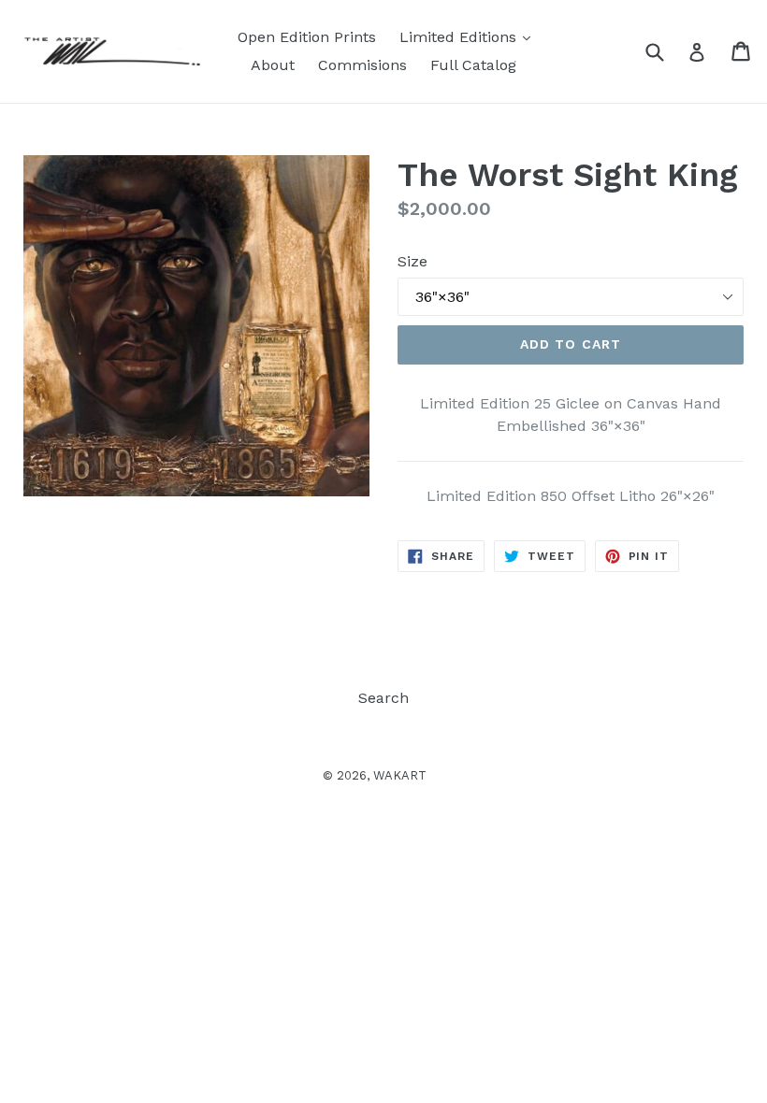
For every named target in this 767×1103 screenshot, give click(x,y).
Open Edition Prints (307, 37)
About (273, 65)
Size (412, 261)
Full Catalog (473, 65)
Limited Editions (469, 36)
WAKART (400, 775)
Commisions (362, 65)
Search (383, 698)
